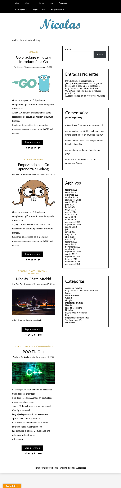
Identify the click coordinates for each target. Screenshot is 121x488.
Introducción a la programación (79, 81)
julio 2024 (69, 205)
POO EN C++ (33, 352)
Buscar (68, 50)
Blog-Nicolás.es (39, 10)
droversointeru (72, 150)
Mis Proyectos (21, 10)
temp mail (69, 160)
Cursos (28, 160)
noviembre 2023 (72, 222)
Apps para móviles (73, 288)
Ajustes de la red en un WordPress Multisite (85, 96)
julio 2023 (69, 230)
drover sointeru (72, 131)
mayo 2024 (70, 210)
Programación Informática (38, 347)
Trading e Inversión (73, 320)
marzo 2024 (70, 212)
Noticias (69, 310)
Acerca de (63, 3)
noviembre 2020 (72, 264)
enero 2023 (70, 244)
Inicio (17, 3)
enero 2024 (70, 217)
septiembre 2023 (73, 225)
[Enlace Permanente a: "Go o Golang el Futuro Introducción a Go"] (33, 83)
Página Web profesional (76, 313)
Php (67, 315)
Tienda (41, 3)
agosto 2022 (71, 254)
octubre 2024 (71, 197)
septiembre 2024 (73, 200)
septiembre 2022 (73, 252)
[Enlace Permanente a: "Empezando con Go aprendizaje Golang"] (33, 193)
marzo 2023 (70, 239)
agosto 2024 (71, 202)
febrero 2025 (71, 190)
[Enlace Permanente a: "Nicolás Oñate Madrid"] (33, 302)
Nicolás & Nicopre (73, 308)
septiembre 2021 (73, 257)
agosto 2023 (71, 227)
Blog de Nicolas (23, 67)
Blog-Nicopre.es (58, 10)
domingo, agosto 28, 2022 (43, 357)
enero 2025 (70, 192)
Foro (51, 3)
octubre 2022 (71, 249)
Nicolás (42, 271)
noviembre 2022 (72, 247)
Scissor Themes (51, 468)
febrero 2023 (71, 242)
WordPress (70, 323)
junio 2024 (70, 207)
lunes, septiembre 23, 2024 (43, 175)
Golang (33, 52)
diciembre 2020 (72, 262)
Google (68, 300)
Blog (27, 3)
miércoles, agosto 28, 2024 (43, 284)
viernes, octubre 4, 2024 (43, 67)
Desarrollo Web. (27, 271)
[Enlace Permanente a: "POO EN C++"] (33, 373)
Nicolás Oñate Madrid (33, 279)
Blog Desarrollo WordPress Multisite (81, 89)
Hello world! (97, 126)
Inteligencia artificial (74, 303)
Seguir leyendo (32, 142)
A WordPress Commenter (76, 126)
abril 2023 (70, 237)
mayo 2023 (70, 235)
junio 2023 (70, 232)
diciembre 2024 (72, 195)
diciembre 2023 (72, 220)
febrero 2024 (71, 215)
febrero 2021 (71, 259)
